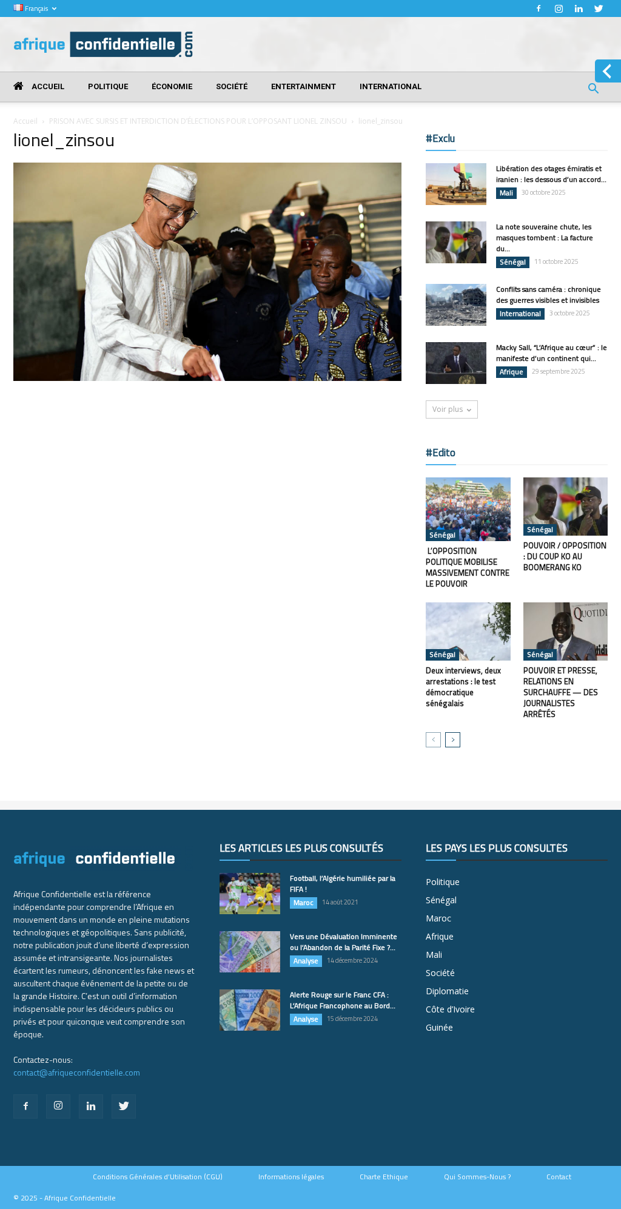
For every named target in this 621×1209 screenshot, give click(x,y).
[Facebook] (538, 8)
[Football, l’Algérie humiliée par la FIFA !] (250, 894)
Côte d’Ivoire (450, 1009)
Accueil (47, 86)
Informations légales (291, 1176)
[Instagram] (558, 8)
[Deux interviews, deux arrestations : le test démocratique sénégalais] (468, 631)
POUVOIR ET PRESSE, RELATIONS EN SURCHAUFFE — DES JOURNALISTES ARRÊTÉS (560, 692)
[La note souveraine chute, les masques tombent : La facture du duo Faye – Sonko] (456, 242)
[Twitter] (598, 8)
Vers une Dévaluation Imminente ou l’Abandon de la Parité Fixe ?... (343, 942)
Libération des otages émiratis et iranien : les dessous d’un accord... (551, 174)
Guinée (439, 1027)
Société (231, 86)
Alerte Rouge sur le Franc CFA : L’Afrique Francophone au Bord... (342, 1000)
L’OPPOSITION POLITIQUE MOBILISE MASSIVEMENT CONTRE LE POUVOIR (467, 567)
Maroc (304, 902)
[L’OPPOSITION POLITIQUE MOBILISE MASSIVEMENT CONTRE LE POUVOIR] (468, 509)
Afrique (511, 371)
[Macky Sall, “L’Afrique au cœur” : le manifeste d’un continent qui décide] (456, 363)
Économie (172, 86)
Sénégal (513, 262)
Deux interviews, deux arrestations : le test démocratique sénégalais (463, 686)
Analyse (306, 960)
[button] (593, 90)
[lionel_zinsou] (207, 378)
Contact (558, 1176)
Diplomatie (447, 991)
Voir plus (447, 409)
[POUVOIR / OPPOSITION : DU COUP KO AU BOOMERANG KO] (565, 506)
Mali (506, 192)
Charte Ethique (384, 1176)
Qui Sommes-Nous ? (477, 1176)
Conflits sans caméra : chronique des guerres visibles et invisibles (548, 294)
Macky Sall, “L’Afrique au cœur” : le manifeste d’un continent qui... (551, 353)
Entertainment (303, 86)
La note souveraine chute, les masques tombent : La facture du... (544, 237)
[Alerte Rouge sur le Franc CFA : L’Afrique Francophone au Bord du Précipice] (250, 1010)
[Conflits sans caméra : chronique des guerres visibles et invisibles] (456, 305)
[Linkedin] (578, 8)
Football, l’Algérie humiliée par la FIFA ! (342, 883)
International (390, 86)
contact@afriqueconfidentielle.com (76, 1072)
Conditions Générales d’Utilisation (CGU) (158, 1176)
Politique (108, 86)
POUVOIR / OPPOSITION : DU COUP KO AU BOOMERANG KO (564, 556)
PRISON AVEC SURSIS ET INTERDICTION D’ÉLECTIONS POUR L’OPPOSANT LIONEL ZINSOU (198, 121)
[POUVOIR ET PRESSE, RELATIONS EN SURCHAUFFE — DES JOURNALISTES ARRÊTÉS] (565, 631)
